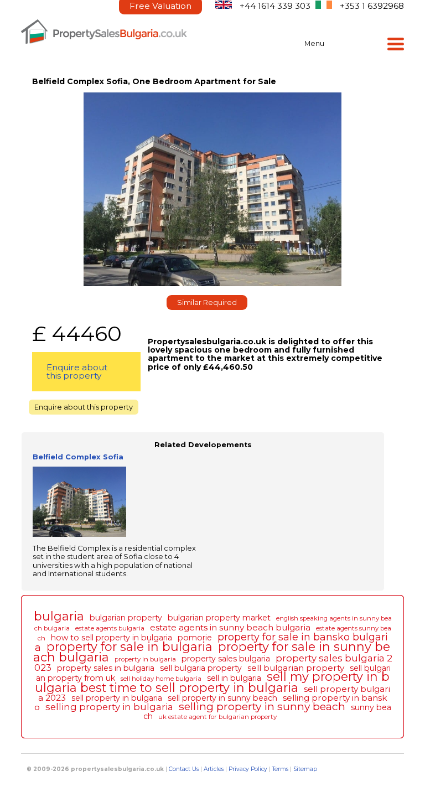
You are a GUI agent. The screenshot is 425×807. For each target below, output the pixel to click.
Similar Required (207, 302)
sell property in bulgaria (116, 698)
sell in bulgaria (234, 678)
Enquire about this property (76, 371)
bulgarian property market (219, 618)
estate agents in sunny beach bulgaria (230, 627)
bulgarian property (126, 618)
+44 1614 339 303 (275, 6)
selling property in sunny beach (262, 706)
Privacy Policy (248, 769)
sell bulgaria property (201, 668)
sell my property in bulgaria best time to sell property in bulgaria (212, 681)
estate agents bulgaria (109, 628)
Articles (214, 769)
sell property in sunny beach (222, 698)
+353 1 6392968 (372, 6)
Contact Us (184, 769)
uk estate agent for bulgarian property (217, 717)
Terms (280, 769)
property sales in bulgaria (105, 668)
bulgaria (59, 616)
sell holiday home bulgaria (161, 678)
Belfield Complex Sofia (78, 457)
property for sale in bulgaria (129, 646)
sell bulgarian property (295, 668)
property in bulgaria (145, 659)
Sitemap (305, 769)
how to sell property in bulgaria (111, 638)
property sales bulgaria (226, 659)
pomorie (195, 638)
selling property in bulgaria (109, 706)
